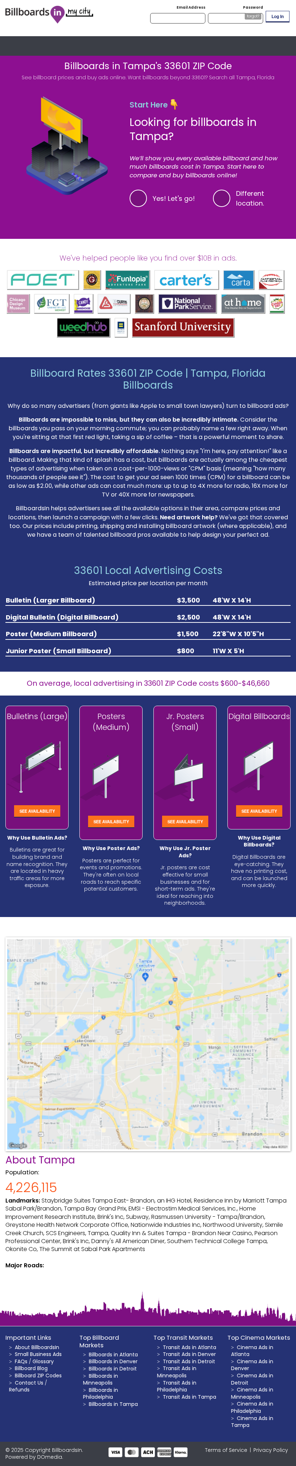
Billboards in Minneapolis (100, 1379)
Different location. (250, 198)
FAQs (21, 1361)
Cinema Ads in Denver (252, 1365)
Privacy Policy (270, 1450)
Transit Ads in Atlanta (189, 1347)
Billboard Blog (31, 1368)
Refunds (19, 1389)
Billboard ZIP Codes (38, 1375)
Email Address (191, 7)
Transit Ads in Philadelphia (176, 1386)
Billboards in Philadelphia (100, 1393)
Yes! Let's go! (174, 198)
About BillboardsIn (37, 1347)
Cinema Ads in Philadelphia (252, 1407)
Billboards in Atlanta (113, 1354)
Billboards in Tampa (113, 1404)
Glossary (43, 1361)
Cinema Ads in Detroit (252, 1379)
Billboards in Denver (113, 1361)
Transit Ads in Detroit (189, 1361)
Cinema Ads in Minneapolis (252, 1393)
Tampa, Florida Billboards (194, 379)
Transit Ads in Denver (189, 1354)
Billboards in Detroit (113, 1368)
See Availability (37, 811)
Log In (277, 16)
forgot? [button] (253, 16)
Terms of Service (226, 1450)
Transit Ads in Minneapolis (176, 1372)
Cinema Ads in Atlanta (252, 1351)
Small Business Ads (38, 1354)
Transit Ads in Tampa (189, 1396)
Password (253, 7)
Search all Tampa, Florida (241, 77)
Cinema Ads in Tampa (252, 1422)
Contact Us (29, 1382)
